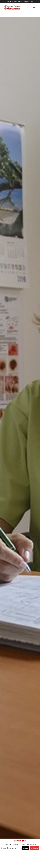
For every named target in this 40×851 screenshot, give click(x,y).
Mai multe (34, 848)
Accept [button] (25, 848)
